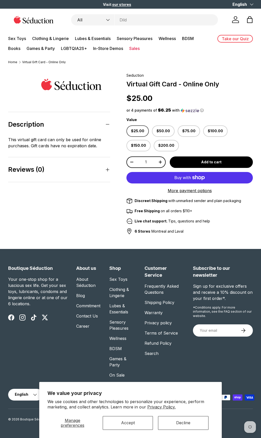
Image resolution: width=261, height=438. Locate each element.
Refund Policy (158, 343)
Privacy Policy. (161, 406)
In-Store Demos (108, 48)
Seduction (135, 75)
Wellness (117, 338)
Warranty (154, 312)
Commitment (88, 305)
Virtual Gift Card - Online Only (44, 62)
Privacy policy (158, 322)
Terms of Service (161, 333)
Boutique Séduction (35, 419)
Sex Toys (118, 279)
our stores (121, 4)
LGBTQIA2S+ (74, 48)
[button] (249, 19)
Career (82, 326)
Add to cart (211, 162)
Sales (134, 48)
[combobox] (144, 19)
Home (12, 62)
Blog (80, 295)
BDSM (115, 348)
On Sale (117, 375)
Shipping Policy (159, 302)
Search (152, 353)
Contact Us (87, 315)
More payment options (190, 190)
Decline (183, 422)
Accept (128, 422)
